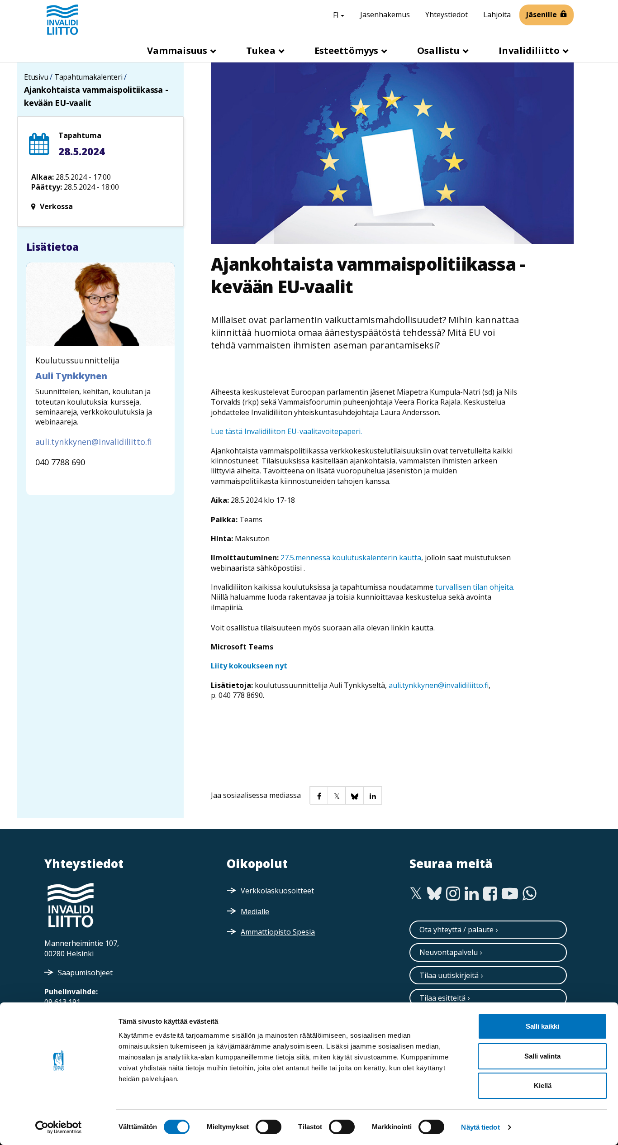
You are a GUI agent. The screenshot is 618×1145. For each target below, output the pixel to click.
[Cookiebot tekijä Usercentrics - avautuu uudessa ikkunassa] (58, 1127)
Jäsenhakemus (385, 14)
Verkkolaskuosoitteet (277, 891)
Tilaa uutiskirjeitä (449, 975)
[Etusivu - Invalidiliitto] (62, 19)
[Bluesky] (434, 894)
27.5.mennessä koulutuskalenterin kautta (350, 558)
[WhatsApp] (530, 894)
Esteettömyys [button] (347, 50)
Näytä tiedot (480, 1127)
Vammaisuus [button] (178, 50)
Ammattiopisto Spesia (278, 932)
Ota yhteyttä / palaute (456, 930)
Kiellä (542, 1085)
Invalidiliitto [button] (530, 50)
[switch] (268, 1127)
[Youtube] (510, 894)
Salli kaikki (542, 1026)
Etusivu (36, 77)
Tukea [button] (262, 50)
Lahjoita (497, 14)
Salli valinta (542, 1056)
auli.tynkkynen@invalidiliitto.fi (439, 685)
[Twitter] (416, 894)
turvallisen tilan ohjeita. (474, 587)
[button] (318, 795)
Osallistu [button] (439, 50)
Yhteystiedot (446, 14)
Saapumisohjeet (85, 973)
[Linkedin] (472, 894)
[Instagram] (453, 894)
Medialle (255, 911)
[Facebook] (490, 894)
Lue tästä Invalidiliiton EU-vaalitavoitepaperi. (286, 431)
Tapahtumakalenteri (88, 77)
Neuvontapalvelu (448, 952)
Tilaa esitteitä (442, 998)
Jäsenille (541, 14)
